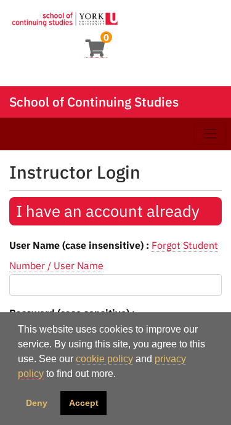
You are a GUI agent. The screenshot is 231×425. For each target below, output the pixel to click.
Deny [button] (36, 403)
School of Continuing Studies (94, 102)
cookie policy (104, 359)
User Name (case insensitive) (77, 245)
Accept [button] (84, 403)
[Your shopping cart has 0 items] (96, 51)
